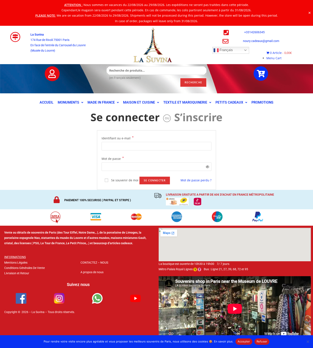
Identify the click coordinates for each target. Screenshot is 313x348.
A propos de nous (91, 272)
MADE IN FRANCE (101, 102)
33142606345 (255, 32)
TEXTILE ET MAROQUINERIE (185, 102)
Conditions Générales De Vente (24, 268)
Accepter (244, 341)
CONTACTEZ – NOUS (94, 262)
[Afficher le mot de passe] (207, 166)
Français (226, 50)
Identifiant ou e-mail (118, 138)
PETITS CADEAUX (229, 102)
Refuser (262, 341)
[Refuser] (308, 341)
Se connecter (125, 117)
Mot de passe (113, 158)
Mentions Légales (15, 262)
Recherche (193, 82)
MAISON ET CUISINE (139, 102)
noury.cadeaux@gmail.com (261, 41)
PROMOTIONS (262, 102)
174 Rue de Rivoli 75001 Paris (49, 40)
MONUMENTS (68, 102)
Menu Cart (273, 58)
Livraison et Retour (16, 273)
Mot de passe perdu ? (196, 180)
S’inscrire (198, 117)
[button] (70, 102)
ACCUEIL (46, 102)
